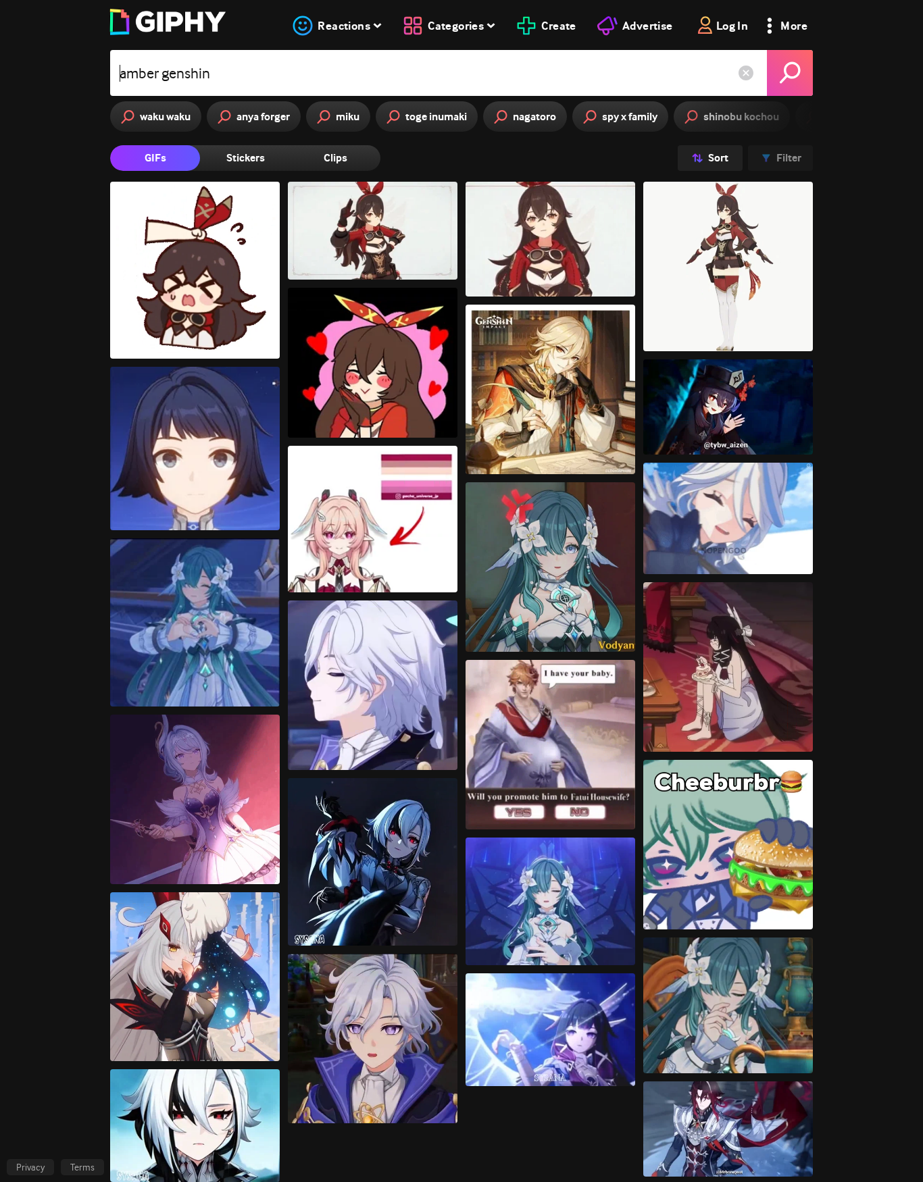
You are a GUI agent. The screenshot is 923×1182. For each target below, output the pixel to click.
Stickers (245, 157)
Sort (718, 157)
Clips (335, 157)
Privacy (30, 1167)
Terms (82, 1167)
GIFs (155, 157)
